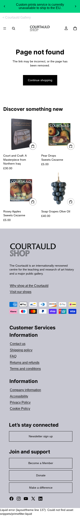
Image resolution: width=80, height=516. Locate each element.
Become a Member (40, 463)
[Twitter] (33, 498)
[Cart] (75, 28)
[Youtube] (25, 498)
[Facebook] (11, 498)
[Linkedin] (40, 498)
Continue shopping (40, 80)
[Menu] (4, 28)
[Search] (13, 28)
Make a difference (41, 487)
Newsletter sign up (41, 436)
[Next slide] (75, 6)
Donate (41, 475)
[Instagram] (18, 498)
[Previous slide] (4, 6)
